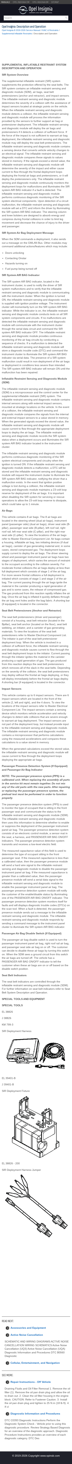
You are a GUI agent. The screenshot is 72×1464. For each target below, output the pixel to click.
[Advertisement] (36, 49)
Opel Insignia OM (21, 2)
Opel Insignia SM (40, 2)
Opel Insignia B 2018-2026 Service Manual (21, 30)
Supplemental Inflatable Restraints (17, 33)
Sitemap (55, 2)
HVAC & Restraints (50, 30)
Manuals (5, 2)
